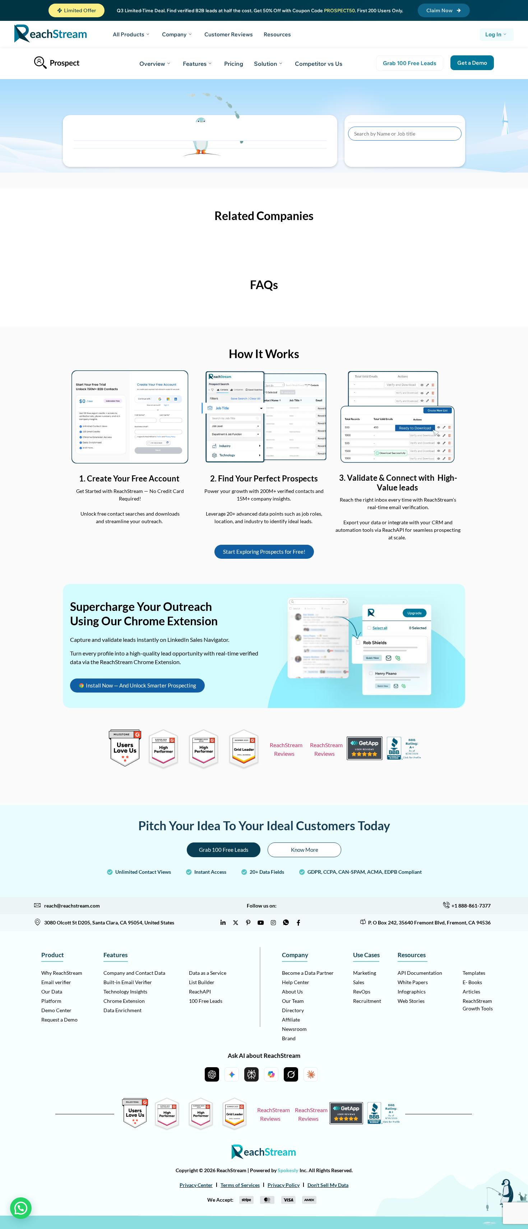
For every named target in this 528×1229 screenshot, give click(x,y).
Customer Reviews (228, 34)
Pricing (233, 63)
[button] (76, 10)
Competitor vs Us (318, 63)
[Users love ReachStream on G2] (125, 764)
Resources (277, 34)
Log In (493, 34)
